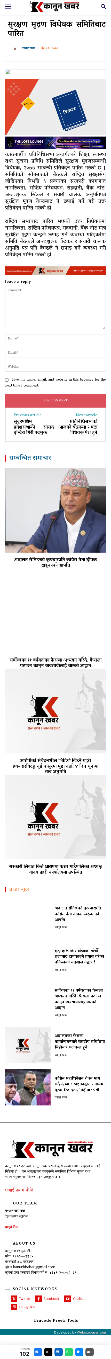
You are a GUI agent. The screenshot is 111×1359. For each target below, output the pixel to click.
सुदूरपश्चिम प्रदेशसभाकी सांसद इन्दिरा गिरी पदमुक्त (34, 427)
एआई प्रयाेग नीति (19, 1191)
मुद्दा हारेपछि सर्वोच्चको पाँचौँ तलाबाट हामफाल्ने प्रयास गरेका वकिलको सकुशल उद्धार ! (79, 957)
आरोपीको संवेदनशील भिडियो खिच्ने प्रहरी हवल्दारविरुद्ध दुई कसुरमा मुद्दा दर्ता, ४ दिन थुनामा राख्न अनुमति (55, 767)
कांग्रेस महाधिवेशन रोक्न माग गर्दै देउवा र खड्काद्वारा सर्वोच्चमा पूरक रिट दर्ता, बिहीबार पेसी (80, 1084)
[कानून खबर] (16, 48)
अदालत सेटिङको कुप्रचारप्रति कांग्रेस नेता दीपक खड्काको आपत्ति (55, 563)
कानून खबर (28, 48)
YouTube (79, 1299)
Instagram (27, 1306)
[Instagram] (14, 1307)
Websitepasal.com (91, 1332)
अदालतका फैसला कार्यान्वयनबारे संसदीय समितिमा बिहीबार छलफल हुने (80, 1041)
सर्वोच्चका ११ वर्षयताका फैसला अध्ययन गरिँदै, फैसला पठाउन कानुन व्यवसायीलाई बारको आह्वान (55, 663)
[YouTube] (67, 1298)
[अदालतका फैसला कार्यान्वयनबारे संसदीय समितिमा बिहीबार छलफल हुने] (28, 1045)
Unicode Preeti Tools (55, 1321)
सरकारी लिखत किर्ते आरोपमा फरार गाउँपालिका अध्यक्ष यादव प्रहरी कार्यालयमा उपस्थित (55, 870)
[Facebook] (38, 1298)
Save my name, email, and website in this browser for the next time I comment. (55, 382)
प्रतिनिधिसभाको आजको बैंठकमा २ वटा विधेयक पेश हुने (78, 427)
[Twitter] (14, 1298)
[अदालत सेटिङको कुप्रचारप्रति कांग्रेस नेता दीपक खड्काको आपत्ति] (55, 510)
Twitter (24, 1299)
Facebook (51, 1299)
